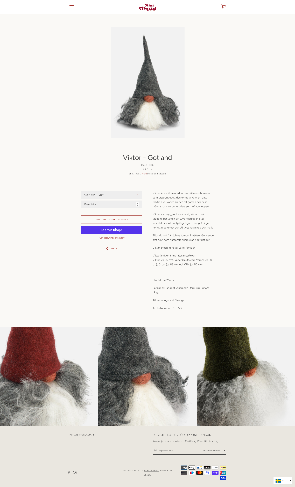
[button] (282, 480)
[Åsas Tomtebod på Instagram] (74, 472)
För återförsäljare (82, 434)
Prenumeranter (212, 450)
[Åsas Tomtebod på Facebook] (69, 472)
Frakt (144, 173)
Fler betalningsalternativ (111, 237)
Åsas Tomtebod (151, 470)
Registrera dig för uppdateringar (182, 435)
